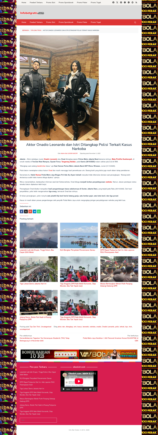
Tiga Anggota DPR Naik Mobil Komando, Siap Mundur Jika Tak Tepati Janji (78, 284)
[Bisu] (90, 389)
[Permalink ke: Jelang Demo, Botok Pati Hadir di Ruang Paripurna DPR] (39, 303)
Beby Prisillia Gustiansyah (122, 159)
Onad (51, 170)
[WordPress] (132, 2)
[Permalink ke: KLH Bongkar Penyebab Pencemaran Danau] (79, 235)
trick (130, 326)
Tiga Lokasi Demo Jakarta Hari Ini (33, 283)
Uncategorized (46, 326)
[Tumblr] (125, 2)
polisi (117, 326)
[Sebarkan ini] (21, 211)
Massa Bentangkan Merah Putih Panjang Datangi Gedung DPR (116, 284)
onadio (98, 326)
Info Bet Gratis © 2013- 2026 (79, 430)
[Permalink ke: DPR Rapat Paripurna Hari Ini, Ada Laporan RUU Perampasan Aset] (119, 235)
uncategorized (25, 329)
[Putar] (63, 389)
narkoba (109, 182)
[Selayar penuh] (94, 389)
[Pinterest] (121, 2)
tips (126, 326)
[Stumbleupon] (129, 2)
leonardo (86, 326)
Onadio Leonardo (50, 159)
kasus (79, 326)
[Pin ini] (30, 211)
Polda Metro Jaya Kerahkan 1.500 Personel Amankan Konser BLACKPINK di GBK (110, 338)
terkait (122, 326)
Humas (38, 175)
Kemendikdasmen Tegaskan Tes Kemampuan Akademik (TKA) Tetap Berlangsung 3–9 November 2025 (44, 338)
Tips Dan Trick (35, 326)
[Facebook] (113, 2)
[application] (79, 381)
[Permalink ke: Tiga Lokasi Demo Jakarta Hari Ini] (39, 269)
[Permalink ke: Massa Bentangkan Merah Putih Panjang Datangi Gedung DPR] (119, 269)
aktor (59, 326)
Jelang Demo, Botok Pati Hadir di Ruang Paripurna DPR (35, 318)
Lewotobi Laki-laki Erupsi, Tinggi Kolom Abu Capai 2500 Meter (37, 251)
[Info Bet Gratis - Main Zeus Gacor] (32, 13)
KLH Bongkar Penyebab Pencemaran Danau (77, 250)
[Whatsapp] (39, 211)
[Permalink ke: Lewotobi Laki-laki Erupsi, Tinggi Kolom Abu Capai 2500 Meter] (39, 235)
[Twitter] (117, 2)
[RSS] (136, 2)
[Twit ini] (26, 211)
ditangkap (69, 326)
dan (63, 326)
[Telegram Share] (34, 211)
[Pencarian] (135, 22)
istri (75, 326)
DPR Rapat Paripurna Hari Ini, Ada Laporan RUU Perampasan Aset (117, 251)
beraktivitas (41, 166)
